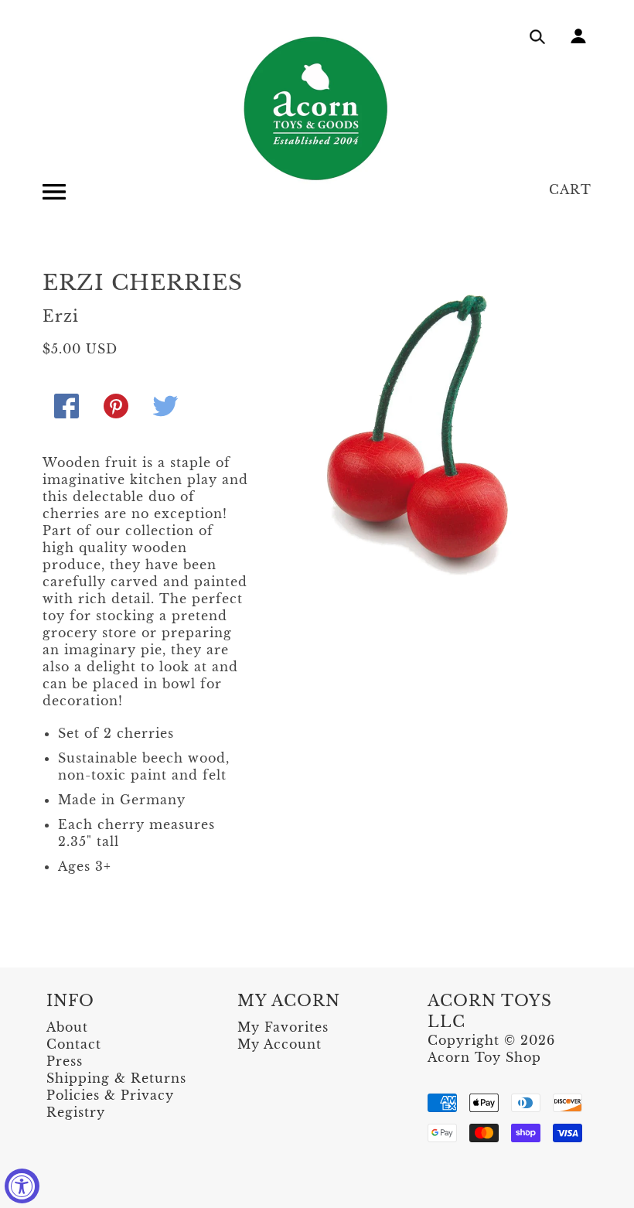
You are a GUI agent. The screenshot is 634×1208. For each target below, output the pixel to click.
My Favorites (283, 1027)
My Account (279, 1044)
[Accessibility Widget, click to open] (22, 1186)
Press (64, 1061)
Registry (75, 1112)
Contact (73, 1044)
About (67, 1027)
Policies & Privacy (110, 1095)
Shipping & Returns (116, 1078)
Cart (570, 189)
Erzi (61, 316)
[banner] (317, 108)
